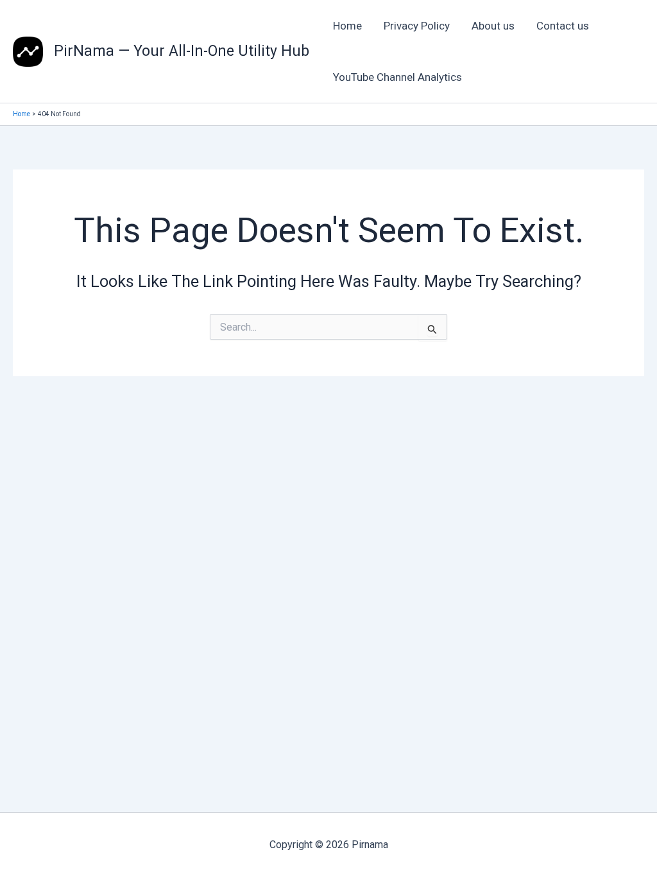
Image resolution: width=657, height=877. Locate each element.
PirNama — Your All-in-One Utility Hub (181, 51)
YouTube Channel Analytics (397, 77)
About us (493, 25)
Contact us (562, 25)
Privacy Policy (417, 25)
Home (347, 25)
